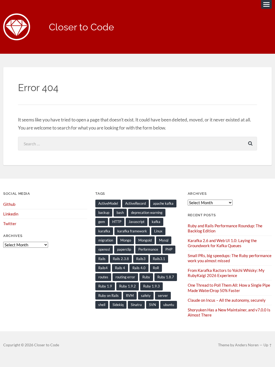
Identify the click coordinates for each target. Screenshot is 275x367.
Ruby (146, 277)
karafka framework (132, 231)
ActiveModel (108, 203)
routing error (125, 277)
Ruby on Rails (108, 295)
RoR (156, 268)
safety (146, 295)
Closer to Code (81, 27)
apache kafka (163, 203)
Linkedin (10, 213)
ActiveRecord (135, 203)
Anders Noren (247, 345)
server (163, 295)
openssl (104, 249)
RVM (130, 295)
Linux (158, 231)
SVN (152, 305)
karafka (104, 231)
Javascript (136, 222)
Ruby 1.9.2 (127, 286)
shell (101, 305)
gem (101, 222)
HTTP (116, 222)
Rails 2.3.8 (121, 259)
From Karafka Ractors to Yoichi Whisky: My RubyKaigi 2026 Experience (226, 273)
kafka (156, 222)
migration (105, 240)
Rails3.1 (159, 259)
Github (9, 204)
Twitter (9, 223)
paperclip (124, 249)
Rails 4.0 (139, 268)
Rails (102, 259)
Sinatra (136, 305)
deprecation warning (146, 212)
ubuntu (168, 305)
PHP (168, 249)
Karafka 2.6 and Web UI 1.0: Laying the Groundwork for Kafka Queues (222, 243)
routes (103, 277)
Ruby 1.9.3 (151, 286)
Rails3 (141, 259)
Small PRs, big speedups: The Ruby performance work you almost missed (230, 258)
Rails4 (103, 268)
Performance (148, 249)
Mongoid (145, 240)
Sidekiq (118, 305)
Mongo (125, 240)
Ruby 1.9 (105, 286)
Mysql (163, 240)
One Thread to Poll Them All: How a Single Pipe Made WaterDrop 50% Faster (229, 288)
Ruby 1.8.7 (165, 277)
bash (120, 212)
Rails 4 (120, 268)
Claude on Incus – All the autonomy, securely (227, 300)
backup (103, 212)
